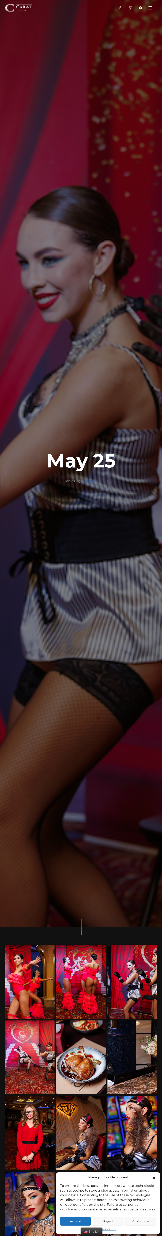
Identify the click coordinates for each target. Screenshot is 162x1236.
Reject (108, 1221)
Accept (75, 1221)
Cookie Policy (108, 1229)
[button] (154, 1177)
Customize (140, 1221)
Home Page (73, 481)
